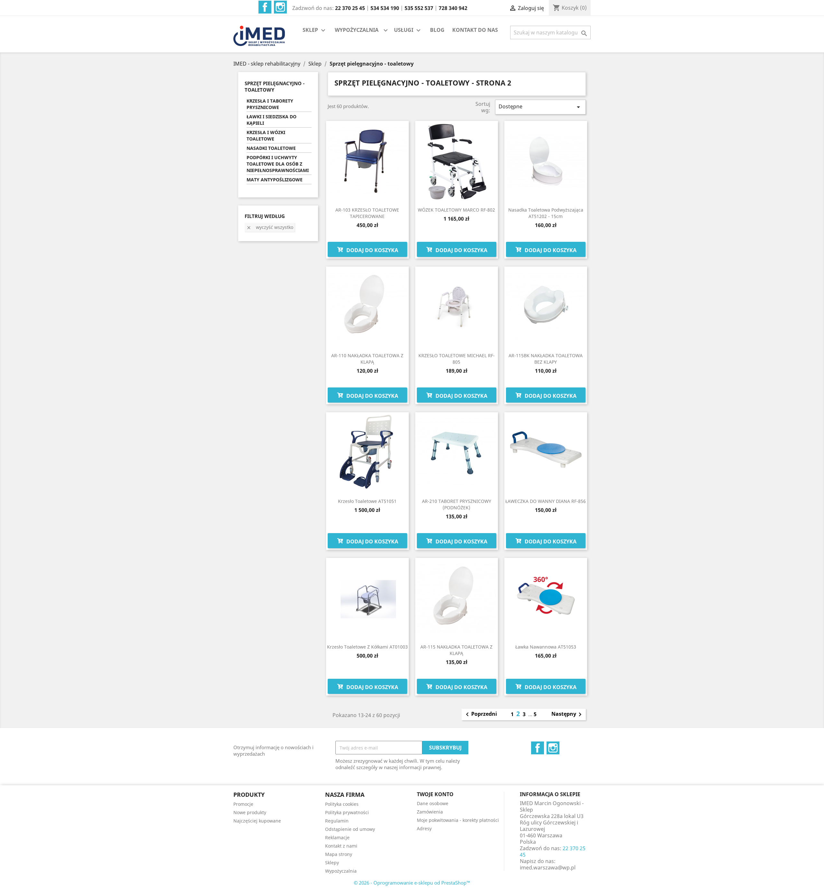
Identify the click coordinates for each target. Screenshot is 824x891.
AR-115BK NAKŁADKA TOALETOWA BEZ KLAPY (546, 358)
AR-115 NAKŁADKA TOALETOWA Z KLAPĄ (456, 650)
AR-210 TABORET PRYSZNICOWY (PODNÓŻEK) (456, 504)
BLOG (437, 29)
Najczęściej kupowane (257, 821)
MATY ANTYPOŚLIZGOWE (275, 180)
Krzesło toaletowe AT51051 (367, 501)
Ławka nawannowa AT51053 (545, 647)
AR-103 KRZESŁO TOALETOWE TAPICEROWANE (367, 213)
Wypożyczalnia (341, 871)
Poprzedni (480, 714)
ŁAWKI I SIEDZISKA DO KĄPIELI (271, 120)
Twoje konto (435, 794)
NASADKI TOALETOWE (271, 148)
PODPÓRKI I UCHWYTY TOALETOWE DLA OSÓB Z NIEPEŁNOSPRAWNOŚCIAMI (278, 163)
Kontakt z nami (341, 846)
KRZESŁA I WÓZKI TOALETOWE (266, 135)
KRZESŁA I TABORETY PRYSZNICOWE (270, 104)
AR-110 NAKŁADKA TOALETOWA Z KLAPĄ (367, 358)
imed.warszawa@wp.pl (548, 867)
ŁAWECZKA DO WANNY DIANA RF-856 (545, 501)
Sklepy (332, 862)
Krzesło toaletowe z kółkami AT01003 (367, 647)
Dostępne (540, 107)
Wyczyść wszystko (269, 227)
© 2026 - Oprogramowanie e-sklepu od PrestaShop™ (412, 882)
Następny (567, 714)
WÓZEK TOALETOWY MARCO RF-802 (456, 210)
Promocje (243, 804)
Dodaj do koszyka (371, 250)
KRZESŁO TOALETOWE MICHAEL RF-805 (456, 358)
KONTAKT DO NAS (475, 29)
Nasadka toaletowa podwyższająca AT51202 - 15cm (545, 213)
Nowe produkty (249, 812)
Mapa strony (338, 854)
